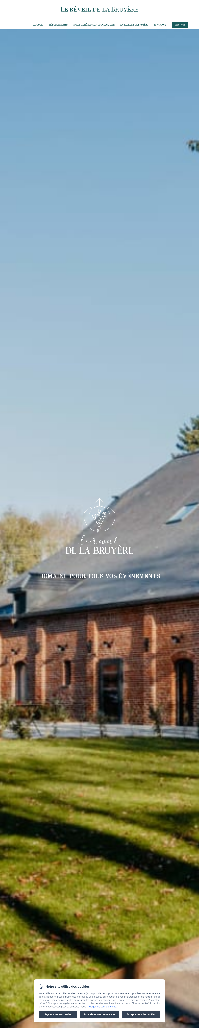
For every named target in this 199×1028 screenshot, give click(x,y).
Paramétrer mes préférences (99, 1014)
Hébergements (58, 24)
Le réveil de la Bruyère (99, 9)
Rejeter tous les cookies (58, 1014)
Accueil (38, 24)
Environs (160, 24)
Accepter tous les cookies (141, 1014)
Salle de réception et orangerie (94, 24)
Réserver (180, 25)
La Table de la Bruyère (134, 24)
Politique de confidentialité (101, 1006)
